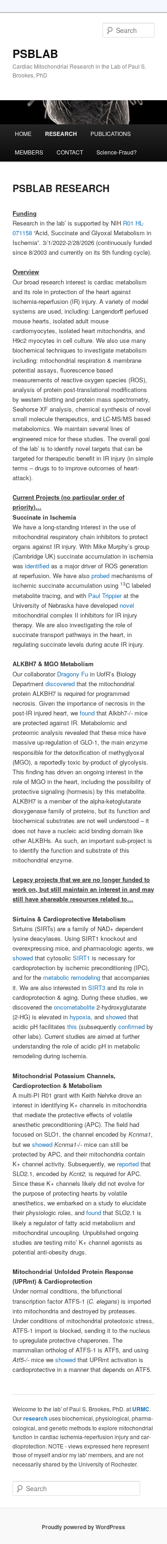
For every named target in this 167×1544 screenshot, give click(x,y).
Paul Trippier (105, 595)
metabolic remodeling (71, 977)
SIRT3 (97, 987)
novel (127, 605)
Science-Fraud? (116, 152)
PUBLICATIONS (110, 133)
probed (100, 575)
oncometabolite (74, 1007)
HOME (23, 133)
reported (128, 1163)
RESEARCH (61, 133)
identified (37, 565)
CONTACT (70, 152)
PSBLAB (35, 53)
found (87, 712)
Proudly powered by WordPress (83, 1527)
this (73, 1026)
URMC (140, 1409)
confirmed (132, 1026)
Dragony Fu (72, 673)
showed (23, 957)
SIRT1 (82, 957)
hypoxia (80, 1016)
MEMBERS (29, 152)
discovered (60, 683)
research (35, 1418)
